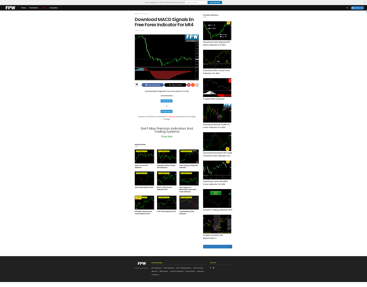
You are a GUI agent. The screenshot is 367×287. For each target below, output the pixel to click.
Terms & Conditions (176, 271)
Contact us (155, 275)
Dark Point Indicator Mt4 (144, 187)
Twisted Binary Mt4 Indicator (186, 212)
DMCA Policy (164, 271)
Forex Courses (198, 268)
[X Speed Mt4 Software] (217, 87)
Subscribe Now (215, 2)
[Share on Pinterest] (189, 85)
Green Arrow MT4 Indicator (141, 166)
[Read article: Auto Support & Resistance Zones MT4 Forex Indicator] (189, 178)
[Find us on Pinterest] (213, 268)
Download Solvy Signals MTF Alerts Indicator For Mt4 (216, 43)
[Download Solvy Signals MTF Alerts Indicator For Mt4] (217, 30)
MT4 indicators (170, 117)
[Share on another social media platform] (197, 85)
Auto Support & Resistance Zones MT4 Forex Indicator (187, 189)
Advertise (200, 271)
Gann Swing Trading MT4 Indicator (188, 166)
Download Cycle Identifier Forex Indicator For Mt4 (215, 183)
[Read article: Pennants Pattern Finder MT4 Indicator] (166, 156)
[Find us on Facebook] (210, 268)
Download (33, 8)
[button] (183, 2)
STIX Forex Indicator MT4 (166, 211)
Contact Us (358, 8)
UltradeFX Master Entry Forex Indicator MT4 (143, 212)
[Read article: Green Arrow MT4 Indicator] (144, 156)
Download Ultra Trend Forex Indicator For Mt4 (216, 72)
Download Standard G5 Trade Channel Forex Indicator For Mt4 (217, 154)
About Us (154, 271)
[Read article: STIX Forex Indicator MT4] (166, 203)
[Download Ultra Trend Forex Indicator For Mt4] (217, 59)
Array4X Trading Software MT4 (217, 209)
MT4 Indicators (144, 13)
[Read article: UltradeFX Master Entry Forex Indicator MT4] (144, 203)
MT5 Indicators (169, 268)
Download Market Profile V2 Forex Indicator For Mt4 (216, 126)
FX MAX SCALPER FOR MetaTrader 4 (213, 237)
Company (53, 8)
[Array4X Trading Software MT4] (217, 198)
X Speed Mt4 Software (213, 99)
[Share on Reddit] (193, 85)
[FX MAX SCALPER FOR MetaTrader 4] (217, 224)
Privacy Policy (190, 271)
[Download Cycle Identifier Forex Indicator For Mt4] (217, 170)
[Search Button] (347, 8)
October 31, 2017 (140, 30)
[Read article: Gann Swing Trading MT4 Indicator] (189, 156)
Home (23, 8)
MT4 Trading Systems (183, 268)
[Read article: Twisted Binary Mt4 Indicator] (189, 203)
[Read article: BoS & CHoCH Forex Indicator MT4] (166, 178)
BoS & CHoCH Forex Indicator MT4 (164, 188)
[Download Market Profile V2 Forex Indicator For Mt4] (217, 113)
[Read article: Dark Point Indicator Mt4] (144, 178)
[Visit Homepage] (10, 7)
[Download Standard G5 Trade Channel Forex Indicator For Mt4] (217, 141)
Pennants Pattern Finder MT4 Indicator (166, 166)
